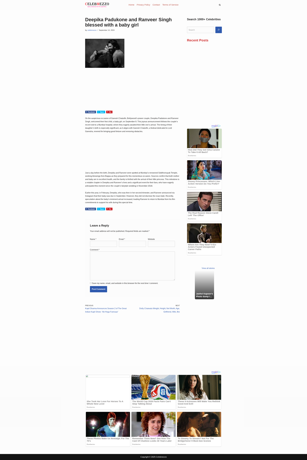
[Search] (218, 30)
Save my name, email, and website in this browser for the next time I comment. (125, 283)
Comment (94, 250)
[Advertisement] (132, 93)
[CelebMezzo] (97, 5)
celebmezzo (92, 30)
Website (151, 239)
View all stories (208, 268)
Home (131, 5)
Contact (156, 5)
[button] (220, 5)
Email (122, 239)
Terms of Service (170, 5)
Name (93, 239)
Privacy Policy (143, 5)
